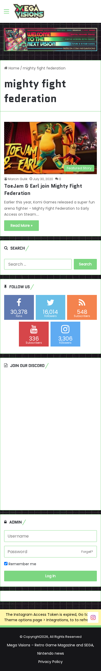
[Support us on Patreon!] (50, 39)
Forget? (87, 551)
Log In (50, 575)
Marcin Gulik (17, 179)
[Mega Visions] (28, 11)
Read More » (21, 225)
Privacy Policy (50, 661)
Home (13, 68)
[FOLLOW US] (93, 617)
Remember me (22, 564)
